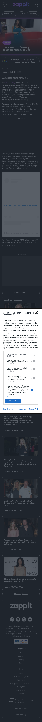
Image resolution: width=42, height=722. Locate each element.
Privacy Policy (34, 409)
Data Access (21, 409)
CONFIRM (12, 400)
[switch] (33, 361)
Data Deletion (8, 409)
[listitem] (21, 355)
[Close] (37, 313)
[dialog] (21, 361)
